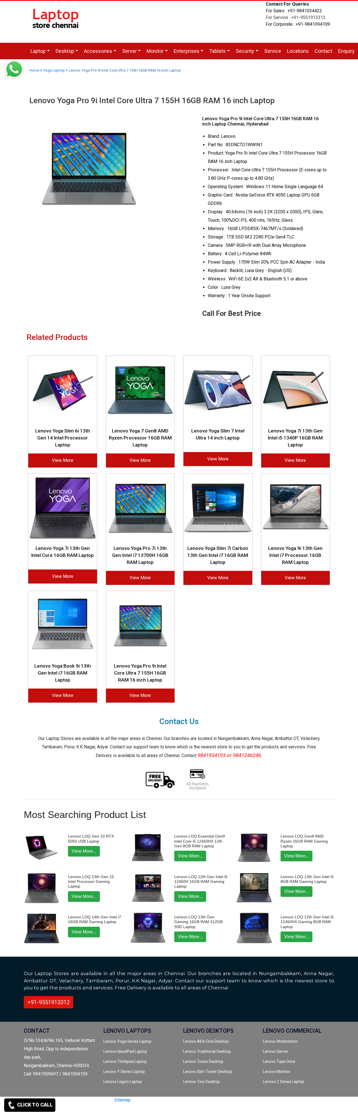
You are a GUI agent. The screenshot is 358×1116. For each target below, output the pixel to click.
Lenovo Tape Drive (279, 1061)
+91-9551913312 (48, 1002)
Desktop (65, 51)
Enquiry (346, 51)
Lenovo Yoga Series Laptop (127, 1041)
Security (245, 51)
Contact (323, 51)
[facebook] (92, 1110)
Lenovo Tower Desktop (203, 1061)
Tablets (217, 51)
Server (129, 51)
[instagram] (101, 1110)
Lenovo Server (275, 1051)
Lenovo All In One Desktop (206, 1041)
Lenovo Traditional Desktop (207, 1051)
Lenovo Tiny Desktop (201, 1081)
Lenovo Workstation (280, 1041)
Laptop (38, 51)
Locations (298, 51)
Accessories (98, 51)
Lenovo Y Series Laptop (124, 1071)
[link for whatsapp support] (14, 70)
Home (34, 70)
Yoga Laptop (54, 70)
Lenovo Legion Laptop (122, 1081)
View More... (84, 851)
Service (272, 51)
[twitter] (82, 1110)
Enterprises (186, 51)
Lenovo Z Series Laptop (283, 1081)
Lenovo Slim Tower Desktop (207, 1071)
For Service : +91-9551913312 (296, 17)
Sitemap (122, 1100)
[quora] (111, 1110)
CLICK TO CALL (34, 1105)
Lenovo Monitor (276, 1071)
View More (62, 460)
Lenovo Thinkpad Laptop (125, 1061)
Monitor (155, 51)
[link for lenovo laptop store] (56, 21)
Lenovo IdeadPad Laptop (125, 1051)
